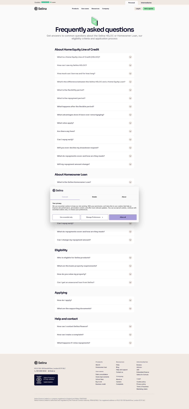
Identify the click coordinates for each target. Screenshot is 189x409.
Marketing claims (142, 389)
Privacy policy (141, 384)
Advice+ (139, 367)
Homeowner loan (101, 367)
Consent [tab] (65, 197)
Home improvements (102, 377)
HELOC (98, 365)
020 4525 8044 (41, 371)
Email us (52, 371)
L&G (138, 370)
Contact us (119, 372)
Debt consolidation (102, 374)
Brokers (139, 365)
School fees (100, 379)
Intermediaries (142, 362)
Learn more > (48, 382)
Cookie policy (141, 382)
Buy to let (99, 382)
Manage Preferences (93, 217)
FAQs (118, 365)
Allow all (123, 217)
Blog (117, 367)
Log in (138, 9)
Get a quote (148, 9)
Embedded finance (143, 372)
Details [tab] (94, 197)
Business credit (101, 384)
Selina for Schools (142, 374)
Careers (118, 382)
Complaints (119, 384)
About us (119, 379)
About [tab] (124, 197)
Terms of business (143, 386)
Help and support (121, 370)
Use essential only (66, 217)
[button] (75, 9)
